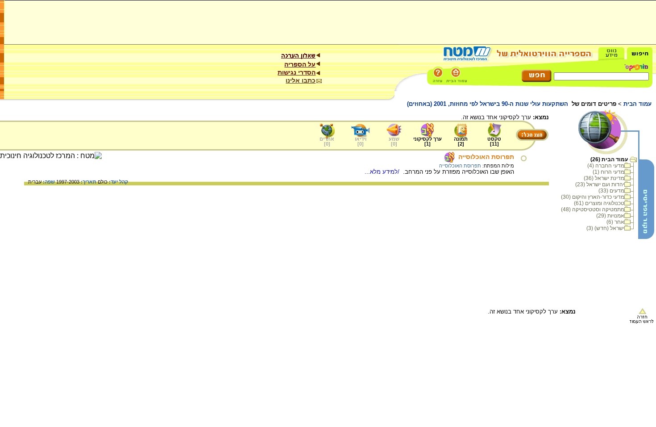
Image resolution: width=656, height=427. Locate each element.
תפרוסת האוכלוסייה (486, 156)
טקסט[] (494, 141)
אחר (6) (615, 222)
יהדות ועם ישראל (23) (599, 184)
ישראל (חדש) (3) (605, 228)
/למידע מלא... (383, 171)
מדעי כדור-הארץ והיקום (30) (592, 197)
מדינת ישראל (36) (604, 178)
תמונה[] (461, 141)
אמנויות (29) (610, 216)
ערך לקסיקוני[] (427, 141)
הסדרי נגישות (297, 72)
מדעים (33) (611, 191)
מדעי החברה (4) (605, 166)
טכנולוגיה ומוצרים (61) (599, 203)
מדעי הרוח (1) (608, 172)
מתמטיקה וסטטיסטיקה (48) (592, 209)
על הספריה (300, 64)
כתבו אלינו (301, 80)
